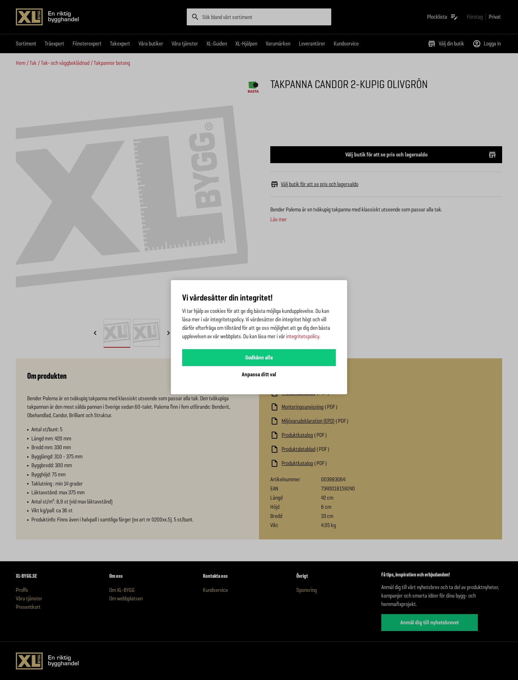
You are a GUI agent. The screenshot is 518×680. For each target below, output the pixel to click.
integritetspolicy (302, 336)
